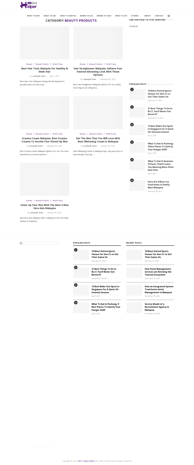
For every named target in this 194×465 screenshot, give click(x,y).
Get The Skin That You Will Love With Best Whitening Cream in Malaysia (98, 140)
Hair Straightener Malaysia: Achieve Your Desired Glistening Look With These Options (98, 71)
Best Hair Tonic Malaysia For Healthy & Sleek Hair (44, 70)
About (148, 16)
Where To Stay (104, 16)
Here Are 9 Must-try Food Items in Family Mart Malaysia (159, 184)
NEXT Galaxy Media (86, 461)
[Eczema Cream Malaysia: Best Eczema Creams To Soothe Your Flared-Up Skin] (44, 112)
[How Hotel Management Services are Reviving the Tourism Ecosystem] (134, 272)
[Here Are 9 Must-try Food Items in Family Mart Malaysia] (137, 185)
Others (134, 16)
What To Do (121, 16)
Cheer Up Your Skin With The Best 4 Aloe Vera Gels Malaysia (44, 206)
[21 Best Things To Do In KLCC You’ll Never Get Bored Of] (137, 112)
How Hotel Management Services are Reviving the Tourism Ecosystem (158, 271)
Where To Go (86, 16)
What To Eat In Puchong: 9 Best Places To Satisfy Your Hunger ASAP (160, 146)
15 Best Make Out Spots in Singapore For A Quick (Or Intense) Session (161, 129)
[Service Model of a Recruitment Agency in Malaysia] (134, 308)
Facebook (133, 26)
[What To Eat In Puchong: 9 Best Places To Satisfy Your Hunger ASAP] (137, 147)
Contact (159, 16)
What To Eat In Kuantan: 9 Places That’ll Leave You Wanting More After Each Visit (161, 165)
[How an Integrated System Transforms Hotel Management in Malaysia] (134, 290)
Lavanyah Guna (38, 76)
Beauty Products (42, 64)
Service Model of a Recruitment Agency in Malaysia (157, 307)
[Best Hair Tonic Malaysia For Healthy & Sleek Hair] (44, 42)
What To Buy (33, 16)
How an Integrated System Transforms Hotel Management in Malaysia (159, 289)
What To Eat (50, 16)
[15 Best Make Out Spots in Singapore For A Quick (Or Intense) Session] (137, 130)
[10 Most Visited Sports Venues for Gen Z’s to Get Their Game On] (137, 94)
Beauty (29, 64)
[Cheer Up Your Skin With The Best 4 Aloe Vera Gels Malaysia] (44, 179)
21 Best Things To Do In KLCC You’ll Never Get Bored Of (160, 111)
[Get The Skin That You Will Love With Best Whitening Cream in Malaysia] (98, 112)
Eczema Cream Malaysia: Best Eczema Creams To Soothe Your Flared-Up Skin (45, 140)
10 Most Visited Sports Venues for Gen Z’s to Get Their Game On (159, 93)
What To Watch (68, 16)
